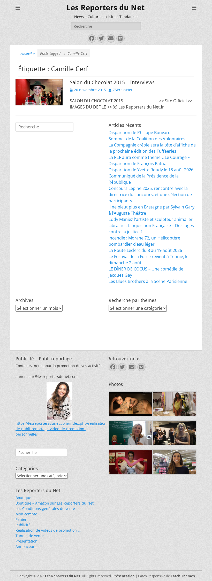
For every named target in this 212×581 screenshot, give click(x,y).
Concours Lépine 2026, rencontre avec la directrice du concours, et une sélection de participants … (150, 194)
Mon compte (26, 514)
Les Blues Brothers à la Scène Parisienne (148, 281)
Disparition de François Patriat (138, 163)
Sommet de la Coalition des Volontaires (147, 139)
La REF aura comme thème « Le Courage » (149, 157)
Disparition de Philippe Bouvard (140, 132)
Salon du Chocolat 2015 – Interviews (112, 82)
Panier (21, 519)
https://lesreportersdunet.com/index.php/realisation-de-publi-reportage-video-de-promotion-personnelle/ (62, 429)
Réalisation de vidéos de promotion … (48, 530)
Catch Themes (183, 576)
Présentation (26, 541)
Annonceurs (26, 546)
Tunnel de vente (30, 535)
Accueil (28, 53)
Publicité (23, 524)
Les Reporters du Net (105, 7)
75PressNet (122, 89)
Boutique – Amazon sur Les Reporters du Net (55, 503)
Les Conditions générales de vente (45, 508)
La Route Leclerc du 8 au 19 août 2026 (145, 250)
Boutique (23, 497)
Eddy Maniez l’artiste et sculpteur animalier (151, 219)
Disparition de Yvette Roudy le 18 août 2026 (151, 170)
